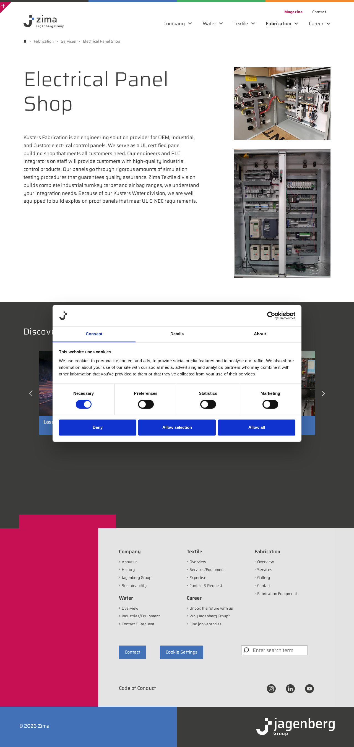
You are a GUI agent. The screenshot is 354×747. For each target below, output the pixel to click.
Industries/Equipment (141, 616)
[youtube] (309, 688)
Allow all (256, 427)
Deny (98, 427)
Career (194, 598)
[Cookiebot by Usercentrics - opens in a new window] (271, 316)
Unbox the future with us (211, 608)
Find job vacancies (205, 624)
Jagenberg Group (136, 577)
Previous (32, 395)
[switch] (146, 404)
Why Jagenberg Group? (209, 616)
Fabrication (267, 551)
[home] (25, 41)
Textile (194, 551)
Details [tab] (177, 333)
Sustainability (134, 586)
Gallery (263, 577)
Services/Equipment (207, 569)
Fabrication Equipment (277, 594)
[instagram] (271, 688)
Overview (130, 608)
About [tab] (260, 333)
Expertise (197, 577)
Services (264, 569)
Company (130, 551)
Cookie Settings (181, 652)
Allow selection (177, 427)
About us (129, 562)
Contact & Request (138, 624)
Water (126, 598)
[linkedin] (290, 688)
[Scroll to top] (342, 735)
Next (323, 395)
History (128, 569)
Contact (263, 586)
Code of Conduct (137, 688)
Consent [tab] (94, 333)
